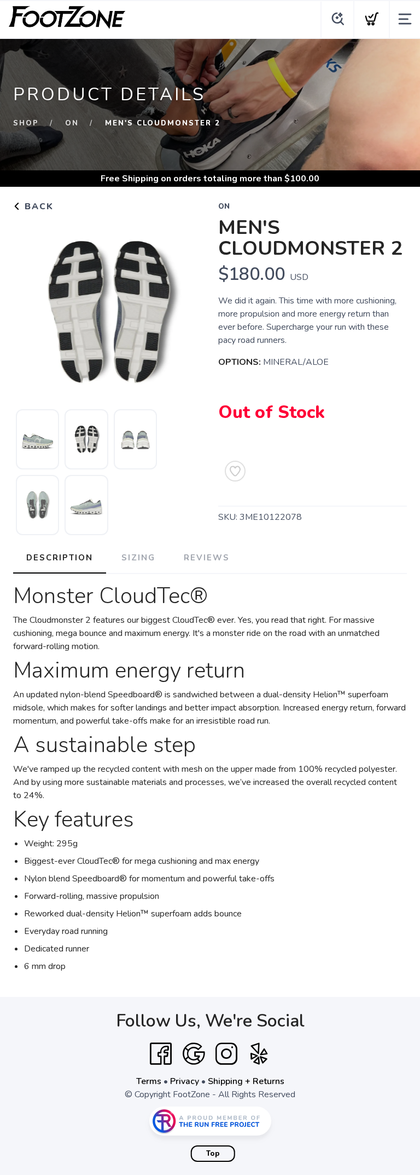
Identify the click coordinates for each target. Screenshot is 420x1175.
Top (213, 1154)
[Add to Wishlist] (235, 471)
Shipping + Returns (246, 1081)
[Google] (193, 1054)
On (72, 123)
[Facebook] (160, 1054)
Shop (26, 123)
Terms (148, 1081)
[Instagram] (226, 1054)
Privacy (184, 1081)
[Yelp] (259, 1054)
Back (37, 206)
